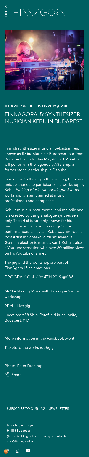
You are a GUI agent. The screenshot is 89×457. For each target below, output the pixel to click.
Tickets (11, 347)
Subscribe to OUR (38, 409)
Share (16, 374)
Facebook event (60, 338)
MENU (5, 11)
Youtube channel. (31, 253)
